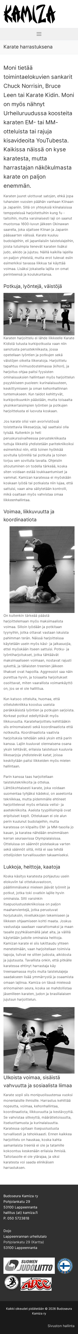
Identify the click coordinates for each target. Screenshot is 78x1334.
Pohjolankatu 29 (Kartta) (23, 1242)
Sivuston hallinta (61, 1326)
